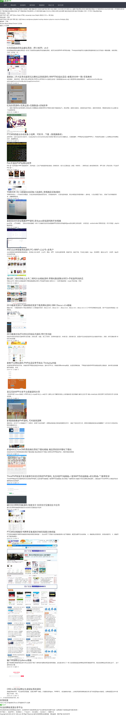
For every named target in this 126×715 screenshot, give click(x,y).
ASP (1, 15)
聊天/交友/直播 (52, 9)
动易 (20, 19)
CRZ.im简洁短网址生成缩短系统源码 (24, 688)
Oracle (15, 23)
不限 (8, 13)
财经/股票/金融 (40, 11)
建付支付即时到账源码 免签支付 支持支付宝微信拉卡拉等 (33, 504)
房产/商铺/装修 (22, 11)
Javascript (28, 15)
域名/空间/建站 (78, 11)
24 (8, 698)
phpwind (35, 19)
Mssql (11, 23)
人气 (4, 25)
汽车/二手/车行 (88, 11)
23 (7, 698)
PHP (4, 15)
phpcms (51, 19)
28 (15, 698)
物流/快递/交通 (69, 11)
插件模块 (32, 5)
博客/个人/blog (13, 9)
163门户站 (3, 703)
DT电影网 (21, 703)
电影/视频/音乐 (33, 9)
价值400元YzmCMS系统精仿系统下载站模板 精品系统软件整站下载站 (39, 449)
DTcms (15, 703)
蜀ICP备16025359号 (63, 714)
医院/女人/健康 (71, 9)
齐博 (7, 19)
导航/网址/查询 (80, 9)
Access (2, 23)
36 (18, 698)
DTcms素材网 (4, 1)
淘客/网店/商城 (89, 9)
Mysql (6, 23)
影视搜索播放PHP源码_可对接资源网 (24, 420)
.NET (7, 15)
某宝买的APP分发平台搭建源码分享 (23, 391)
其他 (52, 15)
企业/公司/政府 (4, 9)
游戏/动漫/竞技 (42, 9)
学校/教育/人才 (31, 11)
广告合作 (27, 712)
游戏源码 (23, 5)
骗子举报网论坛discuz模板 (19, 660)
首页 (5, 5)
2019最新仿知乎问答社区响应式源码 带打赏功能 (29, 333)
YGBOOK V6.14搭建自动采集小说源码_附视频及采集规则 (33, 191)
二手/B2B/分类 (118, 9)
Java (33, 15)
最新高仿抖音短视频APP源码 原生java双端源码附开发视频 (34, 220)
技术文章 (60, 5)
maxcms (57, 19)
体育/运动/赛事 (59, 11)
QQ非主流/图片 (23, 9)
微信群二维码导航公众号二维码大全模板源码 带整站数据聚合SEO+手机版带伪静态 (45, 278)
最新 (1, 25)
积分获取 (35, 712)
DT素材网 (10, 703)
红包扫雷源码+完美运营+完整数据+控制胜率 (27, 105)
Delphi (37, 15)
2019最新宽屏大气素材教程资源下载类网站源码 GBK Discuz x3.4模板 (39, 305)
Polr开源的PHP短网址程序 (19, 163)
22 (5, 698)
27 (13, 698)
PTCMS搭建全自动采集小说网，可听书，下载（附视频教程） (35, 134)
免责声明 (11, 712)
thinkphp (62, 19)
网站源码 (13, 5)
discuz (24, 19)
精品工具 (51, 5)
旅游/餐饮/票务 (12, 11)
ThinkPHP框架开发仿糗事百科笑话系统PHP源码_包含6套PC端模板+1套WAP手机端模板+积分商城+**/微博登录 (58, 476)
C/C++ (46, 15)
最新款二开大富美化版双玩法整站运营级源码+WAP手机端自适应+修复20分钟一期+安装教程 (49, 76)
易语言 (42, 15)
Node (19, 15)
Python (15, 15)
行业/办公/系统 (50, 11)
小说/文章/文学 (61, 9)
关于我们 (3, 712)
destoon (46, 19)
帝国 (4, 19)
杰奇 (10, 19)
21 (4, 698)
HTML (23, 15)
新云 (17, 19)
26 (12, 698)
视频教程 (41, 5)
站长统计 (43, 712)
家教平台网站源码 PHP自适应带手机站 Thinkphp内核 (31, 362)
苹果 (14, 19)
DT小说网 (27, 703)
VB (49, 15)
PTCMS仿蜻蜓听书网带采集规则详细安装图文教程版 (31, 531)
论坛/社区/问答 (108, 9)
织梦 (1, 19)
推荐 (7, 25)
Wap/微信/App (97, 11)
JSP (11, 15)
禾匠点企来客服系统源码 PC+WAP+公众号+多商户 (30, 249)
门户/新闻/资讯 (99, 9)
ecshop (41, 19)
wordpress (29, 19)
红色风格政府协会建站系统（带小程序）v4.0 (27, 47)
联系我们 (19, 712)
